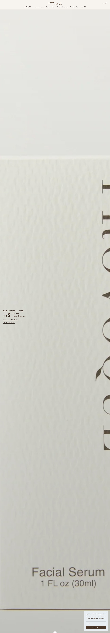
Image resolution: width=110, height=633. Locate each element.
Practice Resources (62, 7)
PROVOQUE (27, 7)
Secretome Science (38, 7)
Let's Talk (83, 7)
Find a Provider (74, 7)
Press (47, 7)
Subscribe (95, 627)
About (53, 7)
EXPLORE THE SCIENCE (9, 322)
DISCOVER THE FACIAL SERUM (10, 319)
